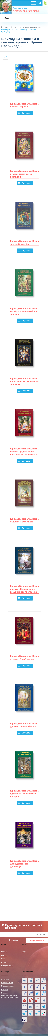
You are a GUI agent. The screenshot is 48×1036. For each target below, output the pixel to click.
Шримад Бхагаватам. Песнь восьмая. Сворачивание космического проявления (24, 589)
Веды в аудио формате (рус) (30, 27)
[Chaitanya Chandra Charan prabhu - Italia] (43, 987)
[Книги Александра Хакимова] (43, 980)
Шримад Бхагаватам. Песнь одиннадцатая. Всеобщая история (24, 793)
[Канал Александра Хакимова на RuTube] (24, 1019)
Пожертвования (7, 966)
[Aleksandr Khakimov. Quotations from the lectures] (30, 980)
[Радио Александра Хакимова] (37, 1006)
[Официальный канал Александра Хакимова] (24, 1000)
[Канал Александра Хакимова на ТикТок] (43, 1013)
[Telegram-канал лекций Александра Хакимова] (24, 1013)
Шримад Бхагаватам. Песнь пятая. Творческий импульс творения (24, 381)
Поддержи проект (7, 986)
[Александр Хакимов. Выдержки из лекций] (24, 980)
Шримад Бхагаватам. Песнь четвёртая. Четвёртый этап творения (24, 311)
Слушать (26, 113)
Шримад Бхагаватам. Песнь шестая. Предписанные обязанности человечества (24, 451)
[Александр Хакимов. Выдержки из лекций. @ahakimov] (24, 987)
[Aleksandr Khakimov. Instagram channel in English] (30, 1006)
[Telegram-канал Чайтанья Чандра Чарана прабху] (30, 1013)
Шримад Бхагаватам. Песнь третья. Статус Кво (24, 242)
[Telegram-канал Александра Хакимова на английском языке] (37, 1013)
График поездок (7, 982)
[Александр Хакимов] (37, 980)
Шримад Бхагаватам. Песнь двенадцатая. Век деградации (24, 863)
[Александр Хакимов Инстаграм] (24, 1006)
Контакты (4, 989)
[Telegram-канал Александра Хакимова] (43, 1006)
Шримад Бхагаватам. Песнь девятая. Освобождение (24, 657)
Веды (13, 27)
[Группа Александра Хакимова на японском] (24, 993)
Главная (4, 27)
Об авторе (5, 979)
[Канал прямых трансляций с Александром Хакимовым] (37, 1000)
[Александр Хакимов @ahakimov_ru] (37, 993)
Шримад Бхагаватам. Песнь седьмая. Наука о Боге (24, 520)
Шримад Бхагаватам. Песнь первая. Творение (24, 105)
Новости (4, 955)
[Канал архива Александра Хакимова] (30, 1000)
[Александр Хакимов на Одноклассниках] (43, 1000)
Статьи (4, 962)
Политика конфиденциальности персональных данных (9, 995)
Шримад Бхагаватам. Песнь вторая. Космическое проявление (24, 174)
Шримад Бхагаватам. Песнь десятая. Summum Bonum (24, 725)
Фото (3, 959)
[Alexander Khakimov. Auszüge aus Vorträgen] (37, 987)
